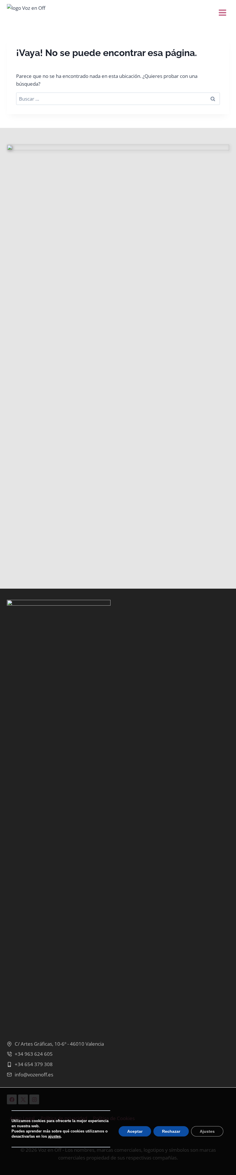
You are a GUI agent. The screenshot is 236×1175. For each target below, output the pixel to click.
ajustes (54, 1136)
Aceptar (134, 1131)
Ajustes (207, 1131)
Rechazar (171, 1131)
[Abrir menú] (222, 11)
